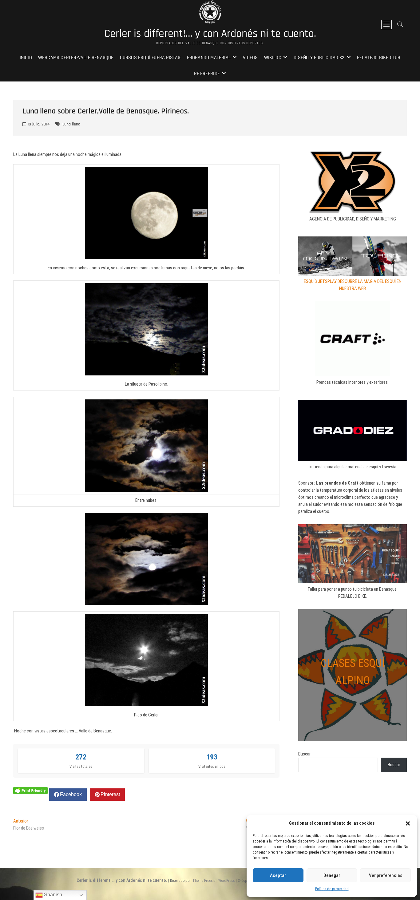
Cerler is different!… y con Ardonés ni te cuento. (210, 34)
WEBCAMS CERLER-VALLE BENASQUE (76, 57)
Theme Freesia (204, 880)
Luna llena (71, 124)
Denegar (331, 875)
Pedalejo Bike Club (379, 57)
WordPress (226, 880)
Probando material (209, 57)
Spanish (52, 894)
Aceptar (278, 875)
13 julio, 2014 (38, 124)
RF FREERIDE (207, 73)
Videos (250, 57)
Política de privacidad (332, 889)
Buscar (304, 754)
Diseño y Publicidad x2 (319, 57)
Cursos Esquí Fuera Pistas (150, 57)
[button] (408, 823)
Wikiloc (272, 57)
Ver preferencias (385, 875)
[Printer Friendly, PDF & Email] (30, 790)
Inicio (26, 57)
